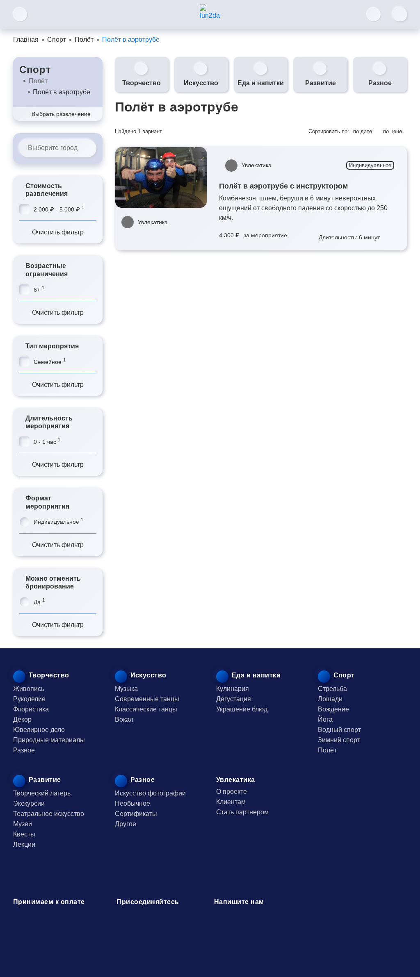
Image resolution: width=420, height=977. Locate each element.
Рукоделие (29, 698)
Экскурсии (29, 803)
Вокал (124, 719)
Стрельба (332, 688)
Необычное (132, 803)
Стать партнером (242, 812)
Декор (22, 719)
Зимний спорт (339, 739)
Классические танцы (146, 709)
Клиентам (231, 801)
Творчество (141, 83)
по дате (362, 131)
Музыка (126, 688)
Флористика (31, 709)
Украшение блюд (241, 709)
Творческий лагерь (42, 793)
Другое (125, 823)
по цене (392, 131)
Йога (325, 719)
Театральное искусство (48, 813)
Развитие (320, 83)
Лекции (24, 844)
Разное (380, 83)
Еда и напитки (260, 83)
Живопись (28, 688)
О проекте (231, 791)
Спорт (35, 69)
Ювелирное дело (39, 729)
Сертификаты (136, 813)
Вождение (333, 709)
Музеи (22, 823)
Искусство (201, 83)
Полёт (38, 80)
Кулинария (232, 688)
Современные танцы (147, 698)
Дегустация (233, 698)
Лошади (330, 698)
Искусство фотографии (150, 793)
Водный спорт (339, 729)
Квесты (24, 834)
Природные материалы (49, 739)
